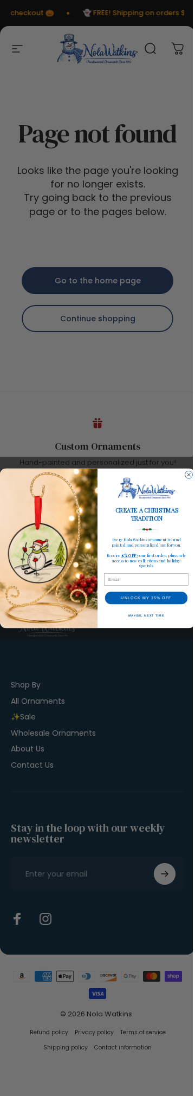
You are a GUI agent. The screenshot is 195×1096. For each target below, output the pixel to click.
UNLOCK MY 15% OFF (146, 597)
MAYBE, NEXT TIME (146, 615)
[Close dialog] (189, 474)
